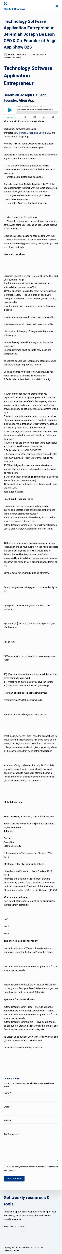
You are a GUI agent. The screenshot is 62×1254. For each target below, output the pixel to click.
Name (7, 1093)
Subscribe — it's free (14, 1226)
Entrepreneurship (12, 58)
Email (7, 1107)
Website (7, 1120)
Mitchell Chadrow (14, 9)
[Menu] (57, 5)
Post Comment (14, 1178)
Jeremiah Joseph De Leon (30, 132)
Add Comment (11, 1134)
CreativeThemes (11, 1250)
